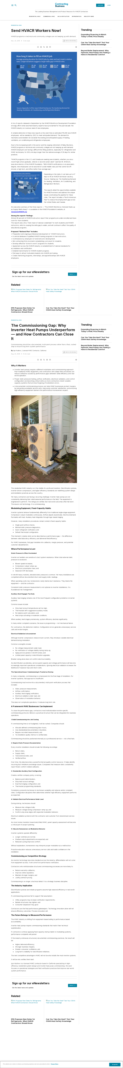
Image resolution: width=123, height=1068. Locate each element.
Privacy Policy (54, 1064)
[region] (61, 1064)
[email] (50, 47)
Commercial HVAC (49, 16)
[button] (12, 5)
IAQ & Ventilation (63, 16)
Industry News (89, 16)
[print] (76, 47)
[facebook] (38, 47)
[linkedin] (41, 47)
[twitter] (44, 47)
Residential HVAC (34, 16)
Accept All (114, 1064)
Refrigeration (76, 16)
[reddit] (47, 47)
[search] (15, 5)
